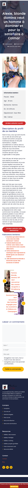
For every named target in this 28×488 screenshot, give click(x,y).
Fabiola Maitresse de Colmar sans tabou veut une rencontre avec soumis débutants (15, 246)
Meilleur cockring (8, 440)
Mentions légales (8, 414)
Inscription (7, 408)
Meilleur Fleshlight (8, 437)
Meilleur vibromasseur (10, 434)
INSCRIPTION (14, 486)
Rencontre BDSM (8, 449)
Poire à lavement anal (10, 446)
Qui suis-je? (7, 411)
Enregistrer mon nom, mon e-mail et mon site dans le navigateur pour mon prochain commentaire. (14, 361)
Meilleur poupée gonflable (11, 443)
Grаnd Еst (12, 46)
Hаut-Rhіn (17, 46)
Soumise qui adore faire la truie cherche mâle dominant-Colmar (15, 239)
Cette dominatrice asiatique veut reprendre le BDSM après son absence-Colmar (15, 254)
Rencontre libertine (9, 420)
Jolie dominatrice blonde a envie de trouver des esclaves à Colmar (15, 261)
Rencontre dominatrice (10, 423)
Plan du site (7, 417)
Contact (4, 459)
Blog (3, 462)
